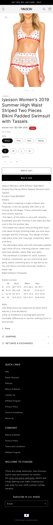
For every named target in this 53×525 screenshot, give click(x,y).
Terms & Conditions (14, 412)
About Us (9, 418)
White (7, 141)
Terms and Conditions (15, 446)
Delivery (9, 383)
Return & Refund (12, 389)
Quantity (5, 157)
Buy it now (26, 178)
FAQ (7, 372)
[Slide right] (33, 90)
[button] (3, 9)
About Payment (12, 377)
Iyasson (23, 520)
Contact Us (10, 395)
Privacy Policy (11, 407)
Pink (19, 141)
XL (30, 151)
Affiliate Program (12, 401)
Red (29, 141)
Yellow (41, 141)
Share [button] (7, 328)
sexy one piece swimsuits (21, 478)
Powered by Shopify (31, 520)
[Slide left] (20, 90)
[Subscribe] (45, 504)
